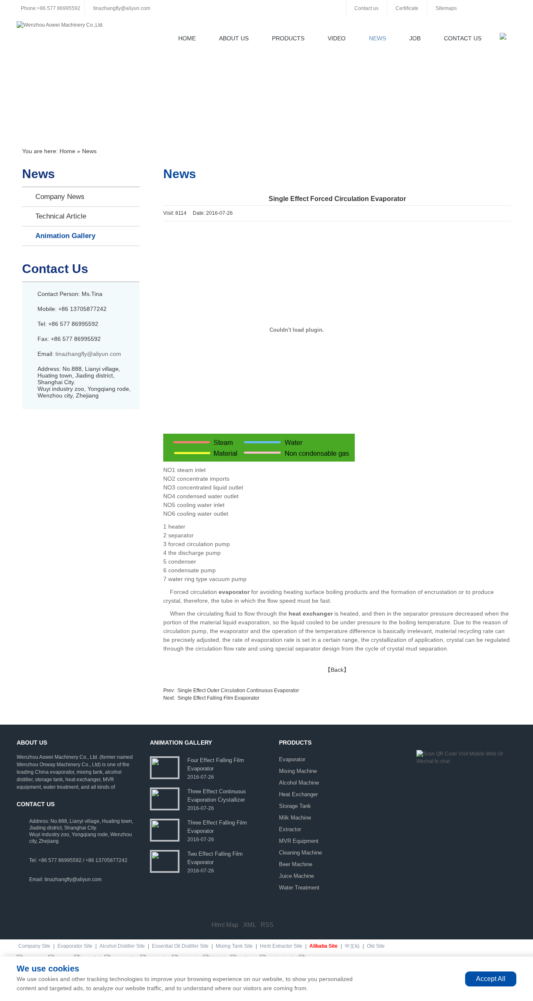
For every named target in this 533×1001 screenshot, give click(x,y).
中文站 (352, 946)
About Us (234, 38)
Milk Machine (295, 818)
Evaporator (292, 759)
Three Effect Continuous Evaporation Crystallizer (216, 795)
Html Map (225, 924)
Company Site (34, 946)
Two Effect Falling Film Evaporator (215, 858)
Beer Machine (295, 864)
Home (187, 38)
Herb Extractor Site (281, 946)
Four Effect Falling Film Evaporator (215, 764)
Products (288, 38)
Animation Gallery (65, 236)
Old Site (376, 946)
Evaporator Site (74, 946)
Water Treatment (299, 887)
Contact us (366, 8)
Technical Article (60, 216)
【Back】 (337, 669)
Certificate (407, 8)
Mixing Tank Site (234, 946)
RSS (267, 924)
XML (249, 924)
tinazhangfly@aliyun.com (121, 8)
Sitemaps (446, 8)
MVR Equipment (299, 841)
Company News (60, 197)
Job (415, 38)
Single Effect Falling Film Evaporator (218, 698)
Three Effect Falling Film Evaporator (217, 827)
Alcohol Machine (299, 783)
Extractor (290, 829)
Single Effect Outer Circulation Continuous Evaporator (238, 690)
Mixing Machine (298, 771)
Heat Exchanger (298, 794)
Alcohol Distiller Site (122, 946)
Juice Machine (296, 876)
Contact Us (462, 38)
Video (337, 38)
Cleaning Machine (300, 852)
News (377, 38)
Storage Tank (295, 806)
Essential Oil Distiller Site (180, 946)
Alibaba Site (323, 946)
